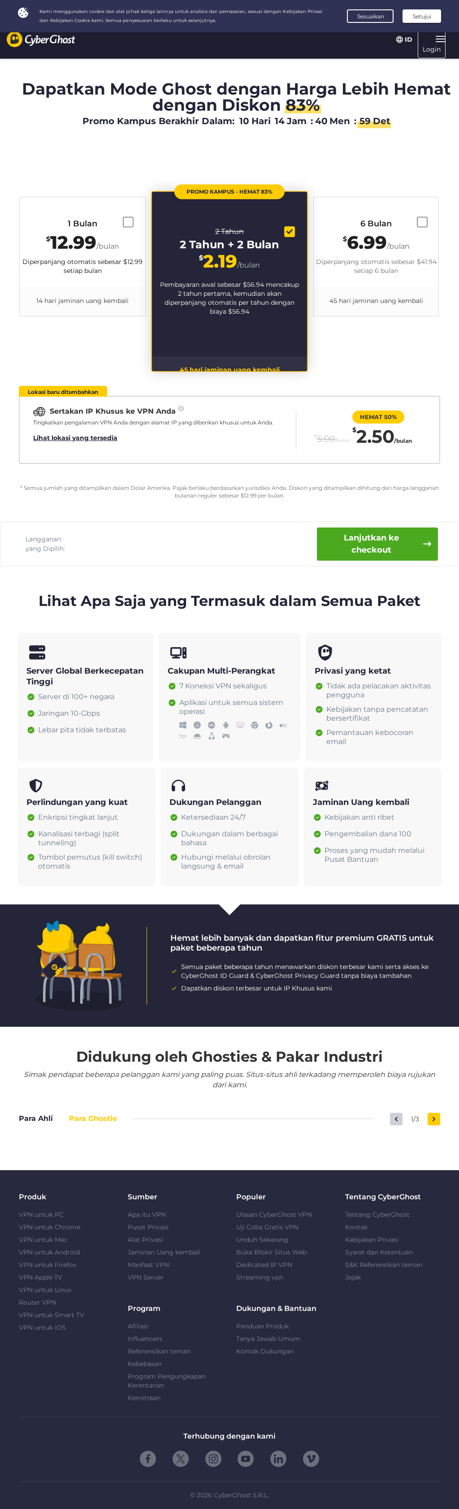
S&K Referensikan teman (383, 1265)
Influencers (145, 1339)
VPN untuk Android (49, 1252)
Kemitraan (144, 1398)
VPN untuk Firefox (47, 1265)
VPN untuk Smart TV (51, 1315)
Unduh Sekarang (262, 1240)
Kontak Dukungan (265, 1351)
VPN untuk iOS (42, 1327)
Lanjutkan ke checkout (371, 544)
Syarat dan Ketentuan (379, 1252)
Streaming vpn (259, 1277)
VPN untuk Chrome (49, 1227)
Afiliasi (138, 1326)
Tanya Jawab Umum (268, 1339)
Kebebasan (145, 1364)
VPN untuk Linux (45, 1290)
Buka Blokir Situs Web (271, 1252)
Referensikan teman (159, 1351)
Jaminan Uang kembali (164, 1252)
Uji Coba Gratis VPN (267, 1227)
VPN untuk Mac (43, 1240)
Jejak (353, 1277)
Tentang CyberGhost (377, 1215)
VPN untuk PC (41, 1215)
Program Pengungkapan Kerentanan (167, 1380)
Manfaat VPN (148, 1265)
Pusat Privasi (148, 1227)
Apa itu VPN (147, 1215)
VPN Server (146, 1277)
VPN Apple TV (40, 1277)
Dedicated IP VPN (264, 1265)
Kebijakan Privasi (371, 1240)
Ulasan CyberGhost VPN (274, 1215)
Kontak (356, 1227)
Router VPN (37, 1302)
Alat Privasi (145, 1240)
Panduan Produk (262, 1326)
